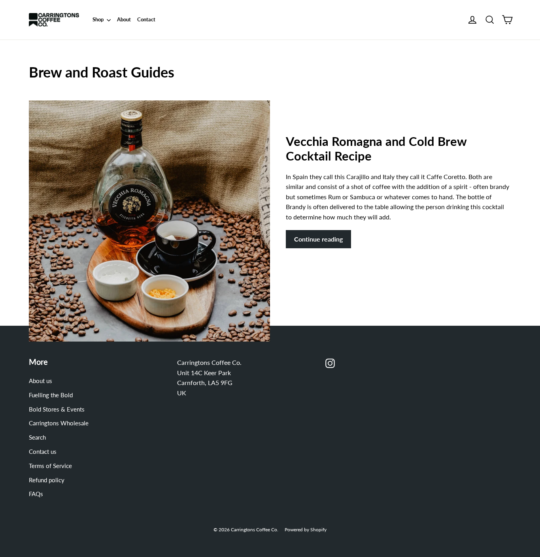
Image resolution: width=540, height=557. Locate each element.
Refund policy (46, 479)
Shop (99, 19)
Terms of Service (50, 465)
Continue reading (318, 239)
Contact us (43, 451)
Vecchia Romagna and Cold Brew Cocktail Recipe (376, 148)
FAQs (36, 493)
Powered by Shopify (306, 529)
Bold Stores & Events (57, 409)
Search (37, 437)
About (124, 19)
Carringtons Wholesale (59, 423)
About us (40, 380)
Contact (146, 19)
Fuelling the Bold (51, 394)
